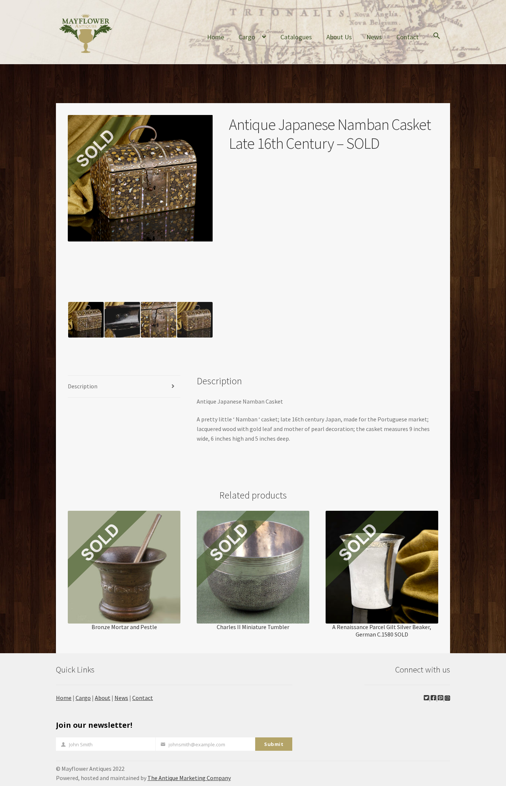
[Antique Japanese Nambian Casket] (122, 320)
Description (82, 386)
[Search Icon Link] (436, 41)
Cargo (247, 37)
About (102, 697)
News (374, 37)
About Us (339, 37)
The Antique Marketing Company (189, 778)
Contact (407, 37)
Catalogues (296, 37)
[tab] (124, 387)
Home (215, 37)
